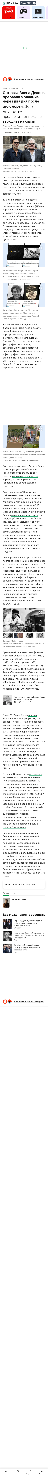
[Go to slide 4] (40, 635)
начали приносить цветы (24, 514)
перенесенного (30, 731)
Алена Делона (10, 180)
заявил (19, 734)
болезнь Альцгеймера (14, 826)
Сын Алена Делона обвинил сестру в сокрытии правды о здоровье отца (27, 947)
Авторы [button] (6, 892)
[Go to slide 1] (8, 635)
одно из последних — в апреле (20, 477)
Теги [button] (13, 892)
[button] (24, 79)
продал (22, 754)
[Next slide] (34, 620)
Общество (18, 927)
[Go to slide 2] (18, 635)
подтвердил (35, 773)
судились (16, 836)
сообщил (29, 744)
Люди (5, 88)
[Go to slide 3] (29, 635)
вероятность (34, 820)
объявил (32, 714)
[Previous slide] (13, 620)
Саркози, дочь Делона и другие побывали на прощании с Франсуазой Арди (28, 922)
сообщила (35, 518)
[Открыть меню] (43, 3)
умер (19, 491)
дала (42, 862)
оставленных (10, 347)
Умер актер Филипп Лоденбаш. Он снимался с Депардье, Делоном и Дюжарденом (29, 935)
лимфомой (30, 780)
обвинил (33, 783)
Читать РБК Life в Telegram (20, 884)
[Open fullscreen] (40, 248)
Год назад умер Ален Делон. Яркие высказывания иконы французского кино (29, 699)
